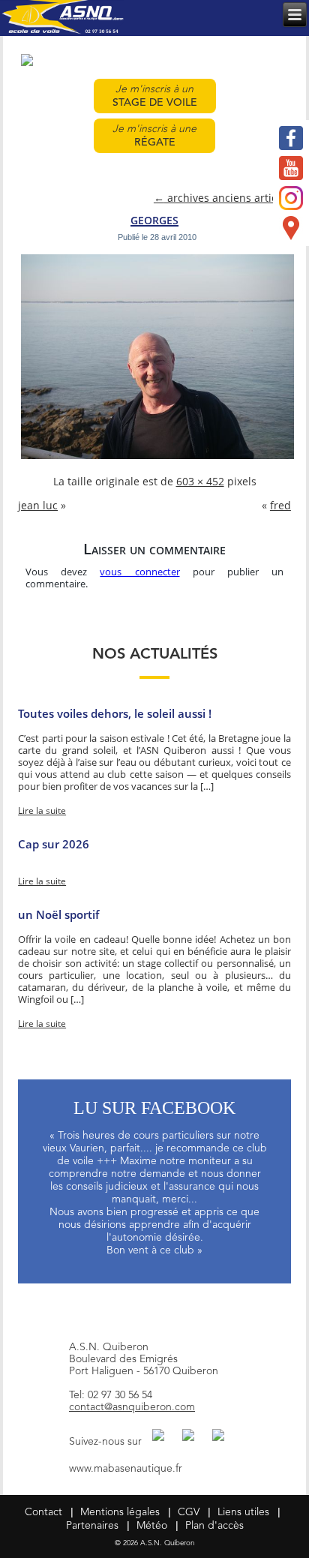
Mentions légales (120, 1512)
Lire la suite (42, 811)
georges (154, 219)
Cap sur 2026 (53, 843)
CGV (189, 1512)
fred (280, 506)
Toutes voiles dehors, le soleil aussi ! (115, 713)
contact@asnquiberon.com (132, 1407)
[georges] (157, 458)
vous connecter (139, 572)
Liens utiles (243, 1512)
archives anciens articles (222, 198)
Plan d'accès (214, 1525)
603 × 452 (200, 482)
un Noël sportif (58, 914)
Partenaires (92, 1525)
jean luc (38, 506)
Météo (151, 1525)
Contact (43, 1512)
